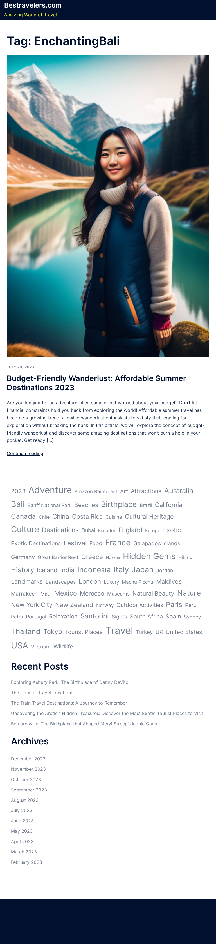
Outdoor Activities (139, 605)
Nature (189, 592)
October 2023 (26, 779)
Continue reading (25, 453)
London (90, 581)
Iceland (47, 570)
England (130, 530)
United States (184, 632)
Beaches (86, 504)
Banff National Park (49, 505)
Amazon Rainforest (96, 491)
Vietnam (41, 647)
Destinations (60, 530)
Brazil (146, 505)
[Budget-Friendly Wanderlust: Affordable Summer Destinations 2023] (108, 205)
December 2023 (28, 758)
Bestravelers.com (33, 5)
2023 (18, 491)
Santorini (94, 616)
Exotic (172, 530)
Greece (92, 556)
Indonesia (94, 569)
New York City (31, 604)
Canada (23, 516)
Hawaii (113, 557)
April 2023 (22, 841)
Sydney (192, 617)
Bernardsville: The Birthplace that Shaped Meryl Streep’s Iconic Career (85, 723)
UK (159, 632)
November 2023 (28, 769)
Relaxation (63, 616)
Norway (105, 605)
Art (124, 491)
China (60, 516)
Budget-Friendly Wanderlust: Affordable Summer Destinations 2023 (96, 383)
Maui (45, 594)
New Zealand (74, 604)
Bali (18, 504)
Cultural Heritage (149, 516)
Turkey (144, 632)
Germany (23, 557)
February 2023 (26, 862)
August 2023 (25, 800)
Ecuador (107, 530)
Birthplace (119, 504)
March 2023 (24, 852)
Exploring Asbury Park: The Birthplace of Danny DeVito (70, 682)
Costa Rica (87, 516)
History (22, 570)
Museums (118, 594)
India (67, 570)
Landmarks (27, 581)
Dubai (88, 530)
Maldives (169, 581)
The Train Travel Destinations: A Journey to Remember (69, 703)
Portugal (36, 617)
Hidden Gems (149, 556)
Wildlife (63, 646)
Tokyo (52, 632)
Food (95, 543)
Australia (178, 490)
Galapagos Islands (156, 543)
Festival (75, 543)
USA (19, 645)
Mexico (65, 593)
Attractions (146, 491)
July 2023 (21, 810)
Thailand (25, 631)
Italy (121, 569)
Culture (25, 529)
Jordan (164, 570)
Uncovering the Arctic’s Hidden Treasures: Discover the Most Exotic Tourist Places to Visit (107, 713)
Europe (152, 530)
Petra (17, 617)
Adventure (50, 489)
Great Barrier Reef (58, 557)
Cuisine (113, 517)
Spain (173, 616)
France (117, 542)
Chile (44, 517)
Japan (143, 569)
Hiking (185, 557)
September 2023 (29, 790)
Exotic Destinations (36, 543)
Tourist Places (84, 632)
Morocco (92, 593)
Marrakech (24, 593)
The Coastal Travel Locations (42, 692)
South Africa (146, 616)
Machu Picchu (137, 582)
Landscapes (61, 582)
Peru (191, 605)
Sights (119, 616)
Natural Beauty (153, 593)
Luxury (111, 582)
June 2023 (22, 820)
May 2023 (22, 831)
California (168, 504)
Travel (119, 630)
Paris (174, 604)
